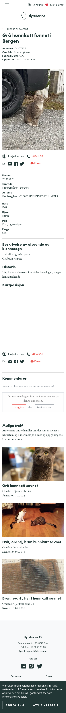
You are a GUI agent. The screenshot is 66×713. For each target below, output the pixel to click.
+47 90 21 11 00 (37, 647)
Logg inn (19, 407)
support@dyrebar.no (36, 651)
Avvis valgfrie (46, 705)
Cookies (50, 676)
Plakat (37, 163)
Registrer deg (44, 407)
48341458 (37, 156)
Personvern (16, 676)
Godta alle (15, 705)
